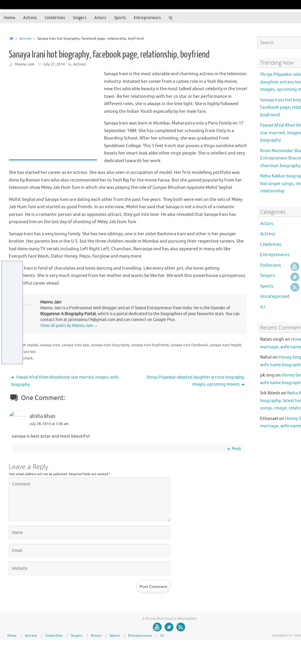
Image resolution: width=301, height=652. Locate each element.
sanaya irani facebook (189, 344)
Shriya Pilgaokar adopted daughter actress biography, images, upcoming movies (195, 381)
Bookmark (24, 358)
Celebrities (271, 244)
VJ (262, 307)
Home (12, 635)
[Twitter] (294, 277)
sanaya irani (50, 344)
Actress (25, 38)
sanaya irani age (75, 344)
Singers (267, 275)
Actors (266, 223)
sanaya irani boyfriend (150, 344)
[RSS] (294, 287)
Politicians (270, 265)
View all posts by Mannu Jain (69, 325)
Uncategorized (275, 296)
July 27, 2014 (54, 64)
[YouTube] (294, 266)
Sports (266, 286)
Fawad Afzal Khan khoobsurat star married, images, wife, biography (65, 381)
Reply (236, 448)
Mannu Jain (24, 64)
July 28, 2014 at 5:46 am (48, 423)
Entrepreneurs (275, 255)
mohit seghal (27, 344)
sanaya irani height (225, 344)
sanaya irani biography (110, 344)
